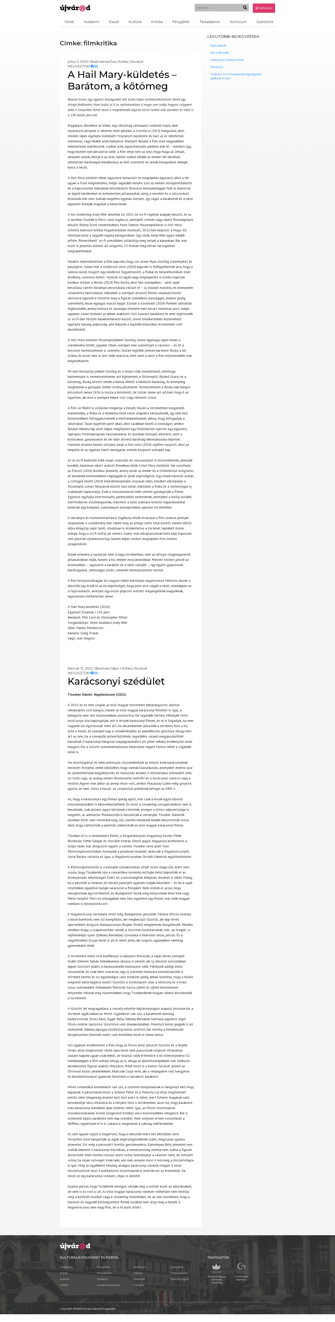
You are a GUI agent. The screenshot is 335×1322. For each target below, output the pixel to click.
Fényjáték (181, 22)
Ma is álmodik (219, 52)
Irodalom (91, 22)
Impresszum (179, 1273)
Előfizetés (265, 8)
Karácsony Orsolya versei (227, 60)
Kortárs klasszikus (108, 1285)
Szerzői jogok (179, 1279)
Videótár (139, 1279)
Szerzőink (265, 22)
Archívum (238, 22)
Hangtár (139, 1285)
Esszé (114, 22)
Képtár (138, 1273)
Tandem (102, 1279)
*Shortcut (216, 67)
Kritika (157, 22)
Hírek (69, 22)
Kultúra (135, 22)
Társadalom (209, 22)
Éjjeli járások (218, 45)
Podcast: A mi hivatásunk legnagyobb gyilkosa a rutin (236, 76)
